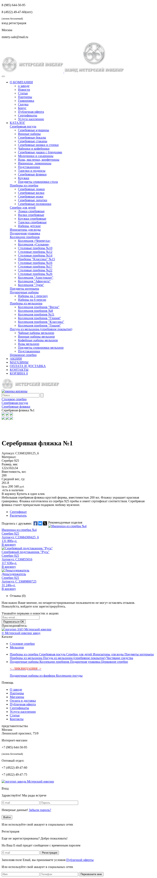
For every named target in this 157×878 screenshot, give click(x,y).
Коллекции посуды (69, 675)
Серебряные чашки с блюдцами (40, 152)
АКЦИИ (16, 358)
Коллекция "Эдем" (31, 285)
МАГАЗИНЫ (19, 362)
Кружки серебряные (32, 218)
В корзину (9, 494)
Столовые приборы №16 (35, 263)
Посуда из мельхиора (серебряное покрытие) (41, 329)
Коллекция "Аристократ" (35, 277)
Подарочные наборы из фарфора (33, 675)
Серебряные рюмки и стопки (38, 145)
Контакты (17, 719)
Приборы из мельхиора (26, 303)
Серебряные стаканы (32, 141)
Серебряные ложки (31, 189)
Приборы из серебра (24, 185)
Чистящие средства (119, 658)
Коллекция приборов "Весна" (38, 307)
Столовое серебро (22, 643)
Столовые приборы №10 (35, 248)
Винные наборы (29, 134)
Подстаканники (29, 167)
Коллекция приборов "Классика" (41, 322)
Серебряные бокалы (32, 137)
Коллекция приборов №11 (36, 314)
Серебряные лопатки (32, 200)
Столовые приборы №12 (35, 251)
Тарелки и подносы (31, 170)
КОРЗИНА (19, 373)
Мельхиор (17, 647)
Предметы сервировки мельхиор (41, 347)
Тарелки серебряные (32, 222)
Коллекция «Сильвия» (33, 244)
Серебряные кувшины (33, 130)
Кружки (23, 178)
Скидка (23, 104)
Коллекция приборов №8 (35, 310)
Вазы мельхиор (28, 344)
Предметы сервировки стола (38, 181)
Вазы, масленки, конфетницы (38, 159)
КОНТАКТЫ (19, 369)
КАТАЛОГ (17, 122)
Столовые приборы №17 (35, 266)
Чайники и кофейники (33, 148)
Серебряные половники (34, 204)
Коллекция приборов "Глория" (39, 318)
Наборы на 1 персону (33, 296)
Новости (24, 89)
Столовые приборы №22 (35, 270)
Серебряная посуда (23, 126)
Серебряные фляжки (32, 174)
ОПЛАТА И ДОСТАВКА (28, 366)
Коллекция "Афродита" (34, 281)
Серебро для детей (23, 207)
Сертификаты (27, 115)
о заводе (23, 86)
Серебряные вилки (31, 193)
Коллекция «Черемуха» (34, 240)
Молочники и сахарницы (35, 156)
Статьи (23, 93)
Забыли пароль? (40, 810)
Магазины (17, 697)
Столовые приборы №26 (35, 274)
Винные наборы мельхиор (36, 336)
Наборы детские (29, 226)
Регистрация (49, 852)
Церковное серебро (23, 355)
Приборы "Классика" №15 (36, 259)
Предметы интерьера (24, 288)
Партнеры (25, 97)
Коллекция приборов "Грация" (39, 325)
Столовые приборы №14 (35, 255)
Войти (7, 817)
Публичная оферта (31, 111)
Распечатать (18, 515)
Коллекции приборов (25, 237)
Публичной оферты (80, 860)
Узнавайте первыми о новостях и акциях (30, 613)
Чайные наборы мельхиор (36, 333)
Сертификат (18, 512)
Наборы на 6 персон (32, 299)
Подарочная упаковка (25, 233)
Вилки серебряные (31, 215)
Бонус (22, 108)
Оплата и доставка (23, 700)
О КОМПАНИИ (21, 82)
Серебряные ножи (30, 196)
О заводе (16, 689)
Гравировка (26, 100)
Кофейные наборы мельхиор (38, 340)
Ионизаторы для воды (25, 229)
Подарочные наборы (24, 292)
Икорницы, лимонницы (34, 163)
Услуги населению (31, 119)
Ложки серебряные (31, 211)
